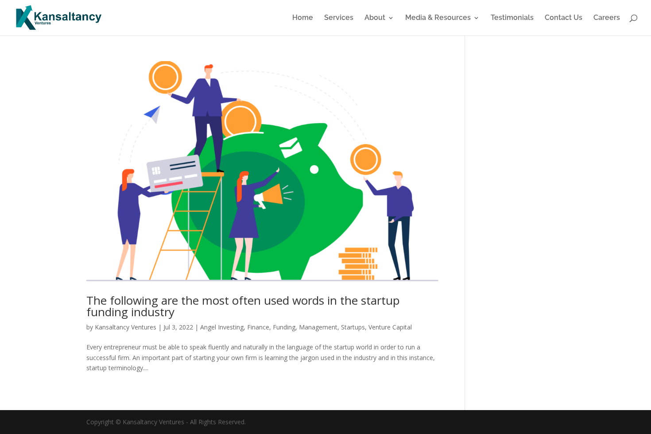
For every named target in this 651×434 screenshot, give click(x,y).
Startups (353, 327)
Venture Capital (390, 327)
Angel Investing (222, 327)
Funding (284, 327)
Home (302, 18)
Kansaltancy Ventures (125, 327)
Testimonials (512, 18)
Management (318, 327)
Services (338, 18)
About (374, 18)
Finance (258, 327)
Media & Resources (438, 18)
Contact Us (563, 18)
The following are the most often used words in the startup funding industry (243, 306)
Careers (606, 18)
